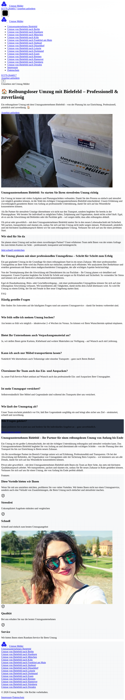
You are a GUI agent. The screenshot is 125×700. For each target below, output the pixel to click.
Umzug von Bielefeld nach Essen (23, 53)
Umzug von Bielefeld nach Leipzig (24, 48)
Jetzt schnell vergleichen (13, 250)
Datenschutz (13, 70)
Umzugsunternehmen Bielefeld (22, 26)
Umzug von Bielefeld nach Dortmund (25, 51)
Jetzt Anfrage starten (11, 432)
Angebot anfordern (26, 8)
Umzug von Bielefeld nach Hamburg (25, 32)
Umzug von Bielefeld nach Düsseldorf (25, 45)
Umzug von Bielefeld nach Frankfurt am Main (29, 40)
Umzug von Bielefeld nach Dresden (24, 64)
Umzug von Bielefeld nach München (25, 34)
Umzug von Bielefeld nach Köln (23, 37)
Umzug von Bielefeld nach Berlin (23, 29)
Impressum (12, 67)
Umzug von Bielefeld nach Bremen (24, 56)
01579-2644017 (9, 8)
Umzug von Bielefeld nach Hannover (25, 59)
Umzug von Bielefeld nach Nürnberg (25, 62)
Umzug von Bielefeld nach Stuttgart (24, 43)
